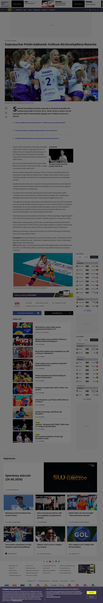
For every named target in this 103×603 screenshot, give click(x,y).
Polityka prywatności (17, 600)
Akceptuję (91, 592)
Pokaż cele (91, 597)
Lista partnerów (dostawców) (53, 597)
